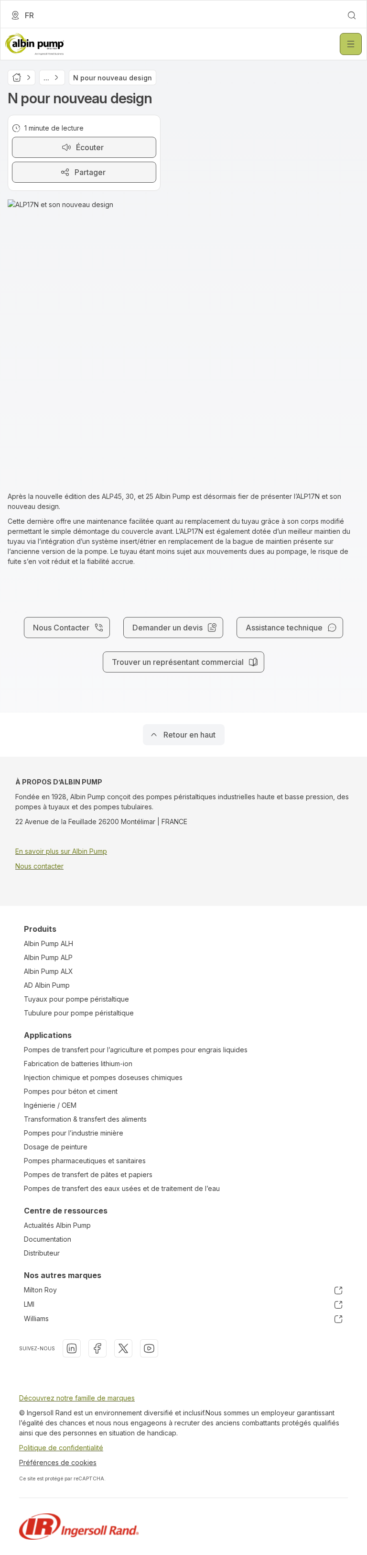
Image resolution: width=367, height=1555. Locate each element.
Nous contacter (39, 866)
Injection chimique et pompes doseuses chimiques (103, 1077)
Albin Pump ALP (48, 957)
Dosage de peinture (55, 1147)
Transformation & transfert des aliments (85, 1119)
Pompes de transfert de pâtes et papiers (88, 1174)
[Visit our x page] (123, 1348)
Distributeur (42, 1253)
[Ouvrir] (351, 44)
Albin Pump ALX (48, 971)
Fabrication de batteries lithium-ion (78, 1063)
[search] (352, 15)
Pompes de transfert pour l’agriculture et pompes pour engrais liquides (136, 1050)
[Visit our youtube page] (149, 1348)
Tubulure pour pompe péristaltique (79, 1013)
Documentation (47, 1239)
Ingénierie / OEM (50, 1105)
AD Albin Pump (47, 985)
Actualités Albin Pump (57, 1225)
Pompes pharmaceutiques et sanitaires (85, 1161)
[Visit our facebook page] (97, 1348)
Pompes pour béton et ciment (71, 1091)
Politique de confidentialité (61, 1448)
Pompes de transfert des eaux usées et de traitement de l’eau (122, 1188)
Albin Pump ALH (48, 943)
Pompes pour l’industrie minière (73, 1133)
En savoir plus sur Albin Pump (61, 851)
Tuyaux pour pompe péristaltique (76, 999)
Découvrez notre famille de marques (77, 1398)
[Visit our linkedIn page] (72, 1348)
